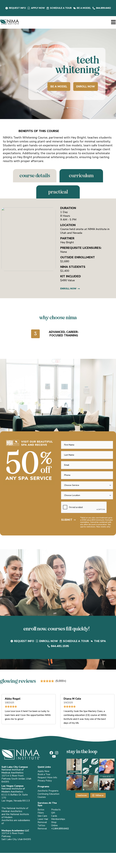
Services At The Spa (47, 804)
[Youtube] (54, 756)
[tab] (34, 175)
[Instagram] (56, 753)
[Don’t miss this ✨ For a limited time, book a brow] (74, 782)
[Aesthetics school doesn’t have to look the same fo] (106, 782)
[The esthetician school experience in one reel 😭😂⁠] (74, 766)
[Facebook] (51, 753)
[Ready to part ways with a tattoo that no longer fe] (90, 782)
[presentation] (84, 507)
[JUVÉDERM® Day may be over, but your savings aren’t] (106, 766)
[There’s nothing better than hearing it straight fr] (90, 766)
